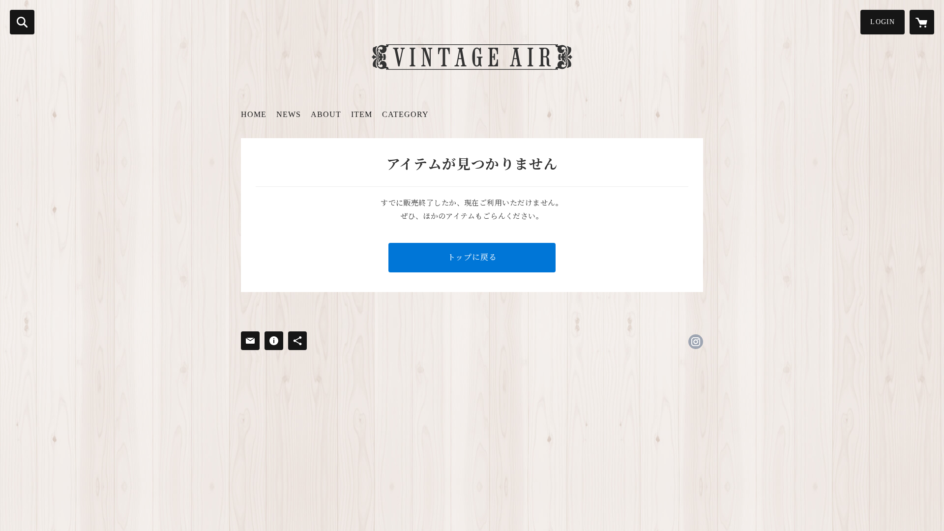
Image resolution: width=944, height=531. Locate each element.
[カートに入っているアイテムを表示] (922, 22)
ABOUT (326, 114)
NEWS (288, 114)
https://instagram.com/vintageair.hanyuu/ (695, 341)
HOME (253, 114)
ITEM (361, 114)
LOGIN (882, 22)
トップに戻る (472, 257)
